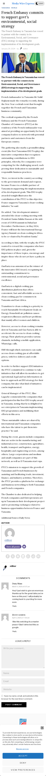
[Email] (24, 546)
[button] (42, 728)
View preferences (23, 770)
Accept (23, 756)
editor (25, 49)
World (14, 8)
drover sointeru (18, 615)
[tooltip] (8, 556)
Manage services (22, 749)
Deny (23, 763)
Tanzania (5, 8)
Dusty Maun (17, 583)
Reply (14, 606)
